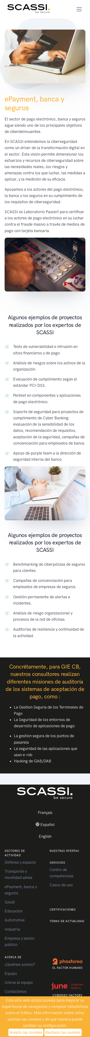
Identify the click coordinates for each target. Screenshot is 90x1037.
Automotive (15, 920)
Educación (14, 911)
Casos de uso (61, 885)
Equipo (11, 973)
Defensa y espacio (20, 862)
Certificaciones (63, 909)
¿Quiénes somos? (20, 964)
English (45, 836)
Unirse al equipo (19, 982)
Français (45, 812)
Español (47, 824)
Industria (12, 929)
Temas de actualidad (67, 921)
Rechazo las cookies (63, 1032)
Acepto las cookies (25, 1032)
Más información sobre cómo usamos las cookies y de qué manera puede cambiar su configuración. (46, 1019)
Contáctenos (16, 991)
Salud (10, 902)
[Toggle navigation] (79, 9)
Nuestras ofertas (64, 851)
